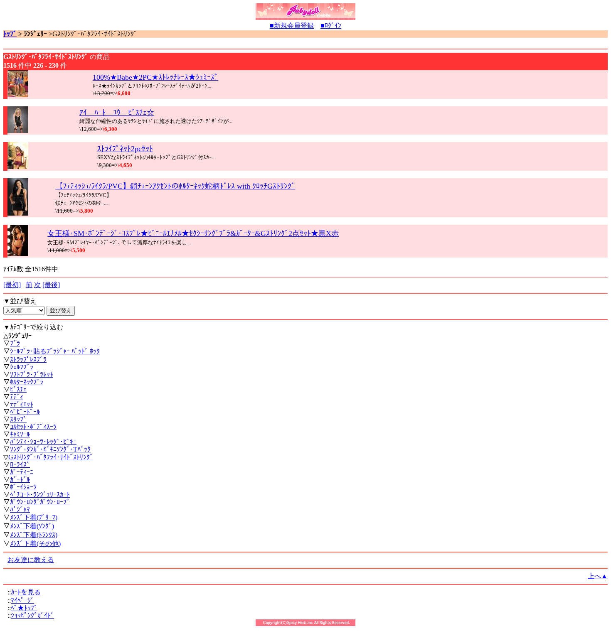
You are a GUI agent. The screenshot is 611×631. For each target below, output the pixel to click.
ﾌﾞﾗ (15, 343)
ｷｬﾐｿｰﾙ (20, 434)
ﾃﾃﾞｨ (16, 396)
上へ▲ (598, 575)
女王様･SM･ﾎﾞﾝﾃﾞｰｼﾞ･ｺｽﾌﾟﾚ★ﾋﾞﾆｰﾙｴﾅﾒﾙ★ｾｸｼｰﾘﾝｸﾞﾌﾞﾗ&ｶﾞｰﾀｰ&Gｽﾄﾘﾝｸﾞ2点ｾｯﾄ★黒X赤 (193, 233)
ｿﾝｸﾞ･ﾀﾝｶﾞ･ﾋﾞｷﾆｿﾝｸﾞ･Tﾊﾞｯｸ (50, 449)
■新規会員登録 (292, 25)
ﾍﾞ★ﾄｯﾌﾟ (24, 607)
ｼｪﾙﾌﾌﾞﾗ (21, 367)
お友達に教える (30, 559)
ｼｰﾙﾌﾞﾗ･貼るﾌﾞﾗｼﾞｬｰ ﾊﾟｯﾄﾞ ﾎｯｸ (55, 351)
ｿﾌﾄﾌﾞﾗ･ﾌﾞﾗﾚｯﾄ (31, 374)
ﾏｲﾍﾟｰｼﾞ (22, 600)
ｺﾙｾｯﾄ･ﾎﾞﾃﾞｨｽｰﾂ (33, 426)
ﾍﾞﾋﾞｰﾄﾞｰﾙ (25, 411)
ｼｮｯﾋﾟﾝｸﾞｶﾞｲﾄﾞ (32, 615)
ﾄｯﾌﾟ (10, 33)
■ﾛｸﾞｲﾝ (330, 25)
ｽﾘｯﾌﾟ (18, 419)
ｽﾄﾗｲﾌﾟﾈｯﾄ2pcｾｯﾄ (125, 149)
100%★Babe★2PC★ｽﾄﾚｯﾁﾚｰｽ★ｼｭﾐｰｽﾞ (155, 77)
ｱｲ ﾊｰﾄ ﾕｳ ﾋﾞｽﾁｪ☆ (116, 112)
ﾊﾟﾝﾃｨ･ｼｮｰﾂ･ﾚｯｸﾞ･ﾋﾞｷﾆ (43, 441)
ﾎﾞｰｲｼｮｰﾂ (23, 487)
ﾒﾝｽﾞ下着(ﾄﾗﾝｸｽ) (33, 534)
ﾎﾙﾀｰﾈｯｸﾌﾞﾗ (26, 381)
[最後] (51, 284)
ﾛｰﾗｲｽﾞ (20, 464)
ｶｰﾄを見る (26, 592)
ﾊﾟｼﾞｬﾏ (20, 509)
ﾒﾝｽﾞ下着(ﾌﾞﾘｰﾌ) (33, 517)
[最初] (12, 284)
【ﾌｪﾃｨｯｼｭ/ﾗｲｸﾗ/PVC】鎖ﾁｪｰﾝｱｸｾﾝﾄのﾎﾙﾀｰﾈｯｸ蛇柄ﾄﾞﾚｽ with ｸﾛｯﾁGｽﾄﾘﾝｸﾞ (175, 186)
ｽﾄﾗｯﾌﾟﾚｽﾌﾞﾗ (28, 359)
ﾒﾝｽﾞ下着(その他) (35, 543)
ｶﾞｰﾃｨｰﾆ (21, 472)
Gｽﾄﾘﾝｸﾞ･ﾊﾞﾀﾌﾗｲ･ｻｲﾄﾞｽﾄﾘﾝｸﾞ (50, 457)
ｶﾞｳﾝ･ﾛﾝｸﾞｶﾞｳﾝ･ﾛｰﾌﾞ (40, 502)
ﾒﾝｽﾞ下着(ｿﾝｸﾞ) (32, 526)
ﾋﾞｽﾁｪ (18, 389)
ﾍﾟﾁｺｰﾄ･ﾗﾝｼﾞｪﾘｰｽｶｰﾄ (40, 494)
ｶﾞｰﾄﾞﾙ (20, 479)
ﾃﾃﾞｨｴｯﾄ (21, 404)
